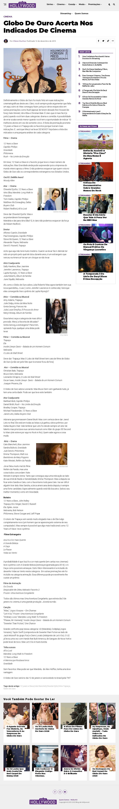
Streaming (65, 13)
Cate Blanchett (40, 686)
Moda (81, 4)
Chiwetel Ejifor (52, 686)
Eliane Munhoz (19, 41)
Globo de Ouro (9, 689)
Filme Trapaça (64, 686)
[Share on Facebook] (98, 41)
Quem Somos (81, 13)
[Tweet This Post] (103, 41)
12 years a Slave (27, 686)
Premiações (94, 4)
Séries (50, 4)
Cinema (60, 4)
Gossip (71, 4)
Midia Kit (74, 800)
